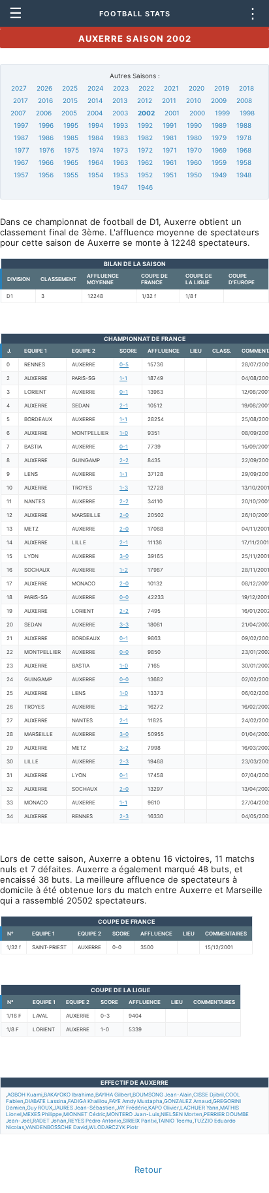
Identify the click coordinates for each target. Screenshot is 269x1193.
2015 (70, 100)
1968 (243, 150)
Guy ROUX (39, 1107)
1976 (46, 150)
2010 (193, 100)
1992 (145, 125)
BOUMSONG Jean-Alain (162, 1094)
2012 (144, 100)
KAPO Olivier (163, 1107)
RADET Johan (50, 1120)
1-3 (123, 487)
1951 (170, 175)
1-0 (123, 433)
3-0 (124, 556)
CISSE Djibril (208, 1094)
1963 (120, 162)
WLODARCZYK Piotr (113, 1127)
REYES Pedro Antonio (94, 1120)
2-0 (124, 515)
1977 (21, 150)
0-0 (124, 597)
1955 (70, 175)
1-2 (123, 570)
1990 (194, 125)
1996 (46, 125)
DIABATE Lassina (46, 1101)
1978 (243, 137)
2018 (246, 88)
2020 (196, 88)
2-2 (124, 460)
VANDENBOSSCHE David (56, 1127)
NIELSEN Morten (181, 1114)
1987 (21, 137)
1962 (145, 162)
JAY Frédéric (131, 1107)
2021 (171, 88)
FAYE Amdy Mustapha (136, 1101)
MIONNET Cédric (84, 1114)
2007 (18, 113)
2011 (169, 100)
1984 (95, 137)
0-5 (124, 364)
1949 (219, 175)
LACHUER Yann (199, 1107)
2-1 (123, 405)
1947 (120, 187)
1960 (194, 162)
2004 (95, 113)
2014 (95, 100)
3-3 (124, 624)
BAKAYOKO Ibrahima (69, 1094)
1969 (219, 150)
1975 (71, 150)
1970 (194, 150)
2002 (146, 113)
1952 (145, 175)
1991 (170, 125)
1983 (120, 137)
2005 (69, 113)
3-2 (124, 747)
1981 (170, 137)
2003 (120, 113)
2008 (244, 100)
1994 (95, 125)
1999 (222, 113)
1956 (46, 175)
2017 (20, 100)
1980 (194, 137)
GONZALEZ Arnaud (188, 1101)
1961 (170, 162)
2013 (119, 100)
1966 (46, 162)
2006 (44, 113)
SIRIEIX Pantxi (140, 1120)
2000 (197, 113)
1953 (120, 175)
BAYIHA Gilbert (113, 1094)
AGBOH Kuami (24, 1094)
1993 (120, 125)
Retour (148, 1169)
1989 (219, 125)
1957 (21, 175)
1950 (194, 175)
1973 (120, 150)
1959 (219, 162)
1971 (170, 150)
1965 (70, 162)
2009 (219, 100)
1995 (70, 125)
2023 (121, 88)
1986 (46, 137)
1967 (21, 162)
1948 (243, 175)
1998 (247, 113)
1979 (219, 137)
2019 (221, 88)
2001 (172, 113)
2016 (45, 100)
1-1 (123, 378)
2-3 (124, 761)
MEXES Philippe (42, 1114)
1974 (96, 150)
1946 (145, 187)
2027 (19, 88)
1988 (243, 125)
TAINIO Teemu (175, 1120)
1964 (95, 162)
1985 (70, 137)
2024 (95, 88)
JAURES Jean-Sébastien (84, 1107)
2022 (146, 88)
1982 (145, 137)
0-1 (123, 392)
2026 (44, 88)
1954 (95, 175)
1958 (243, 162)
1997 (21, 125)
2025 (70, 88)
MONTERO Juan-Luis (132, 1114)
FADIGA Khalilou (88, 1101)
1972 (145, 150)
